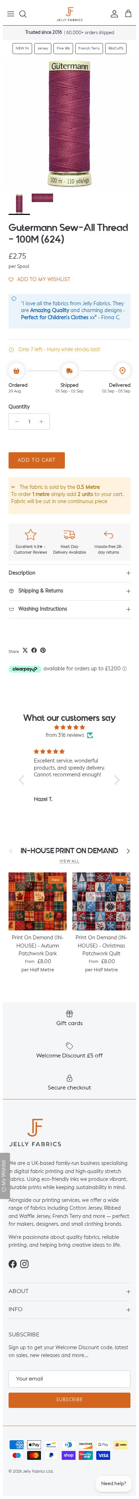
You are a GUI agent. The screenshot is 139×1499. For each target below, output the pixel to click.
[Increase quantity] (43, 421)
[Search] (26, 14)
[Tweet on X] (25, 650)
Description (22, 573)
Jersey (42, 48)
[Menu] (11, 14)
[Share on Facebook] (34, 650)
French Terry (89, 48)
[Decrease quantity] (15, 421)
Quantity (19, 407)
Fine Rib (63, 48)
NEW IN (22, 48)
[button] (39, 280)
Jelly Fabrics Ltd (38, 1472)
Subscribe (69, 1400)
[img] (69, 727)
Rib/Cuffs (115, 48)
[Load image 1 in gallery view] (69, 123)
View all (69, 861)
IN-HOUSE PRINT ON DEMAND (69, 851)
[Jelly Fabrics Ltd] (69, 14)
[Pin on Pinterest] (43, 650)
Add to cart (37, 460)
